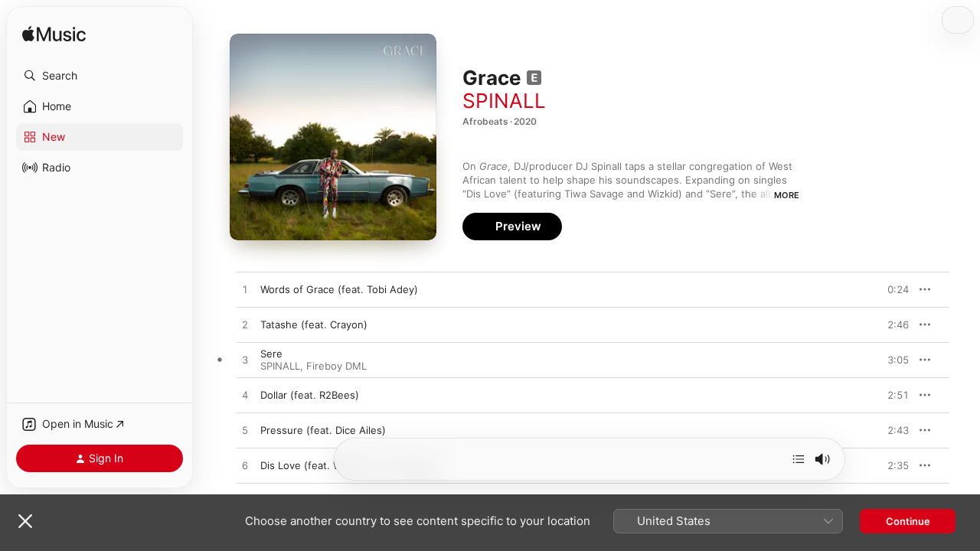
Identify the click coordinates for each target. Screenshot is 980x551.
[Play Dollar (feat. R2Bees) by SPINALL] (245, 396)
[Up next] (798, 459)
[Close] (25, 521)
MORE (786, 195)
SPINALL (504, 100)
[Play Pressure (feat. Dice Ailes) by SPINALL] (245, 431)
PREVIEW (892, 289)
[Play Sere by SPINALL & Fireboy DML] (245, 360)
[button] (99, 76)
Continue (908, 521)
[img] (54, 35)
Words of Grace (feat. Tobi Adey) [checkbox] (339, 289)
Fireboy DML (336, 366)
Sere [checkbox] (271, 353)
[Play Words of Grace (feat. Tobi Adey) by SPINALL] (245, 290)
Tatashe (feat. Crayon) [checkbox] (314, 324)
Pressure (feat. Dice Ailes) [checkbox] (323, 430)
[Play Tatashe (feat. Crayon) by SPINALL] (245, 325)
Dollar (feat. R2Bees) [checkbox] (309, 395)
